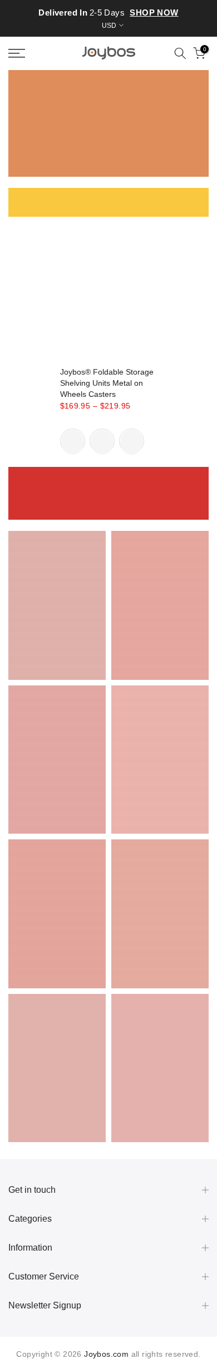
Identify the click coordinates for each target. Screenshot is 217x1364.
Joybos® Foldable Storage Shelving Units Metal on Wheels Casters (107, 383)
